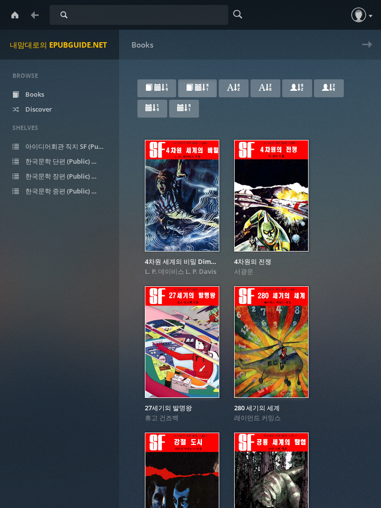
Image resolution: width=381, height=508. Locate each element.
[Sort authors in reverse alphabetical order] (329, 88)
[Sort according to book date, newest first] (156, 88)
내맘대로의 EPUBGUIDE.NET (58, 45)
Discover (38, 109)
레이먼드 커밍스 (257, 417)
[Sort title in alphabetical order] (234, 88)
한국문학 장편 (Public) (63, 176)
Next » (365, 51)
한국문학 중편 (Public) (63, 191)
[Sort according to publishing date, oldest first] (184, 109)
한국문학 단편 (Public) (63, 161)
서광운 (244, 271)
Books (34, 94)
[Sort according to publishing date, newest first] (152, 109)
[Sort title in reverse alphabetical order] (265, 88)
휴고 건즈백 (162, 417)
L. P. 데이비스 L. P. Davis (180, 271)
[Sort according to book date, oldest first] (197, 88)
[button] (359, 15)
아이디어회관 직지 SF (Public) (70, 146)
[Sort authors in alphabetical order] (297, 88)
